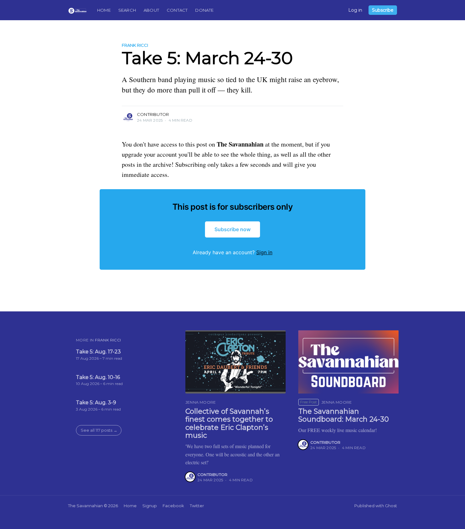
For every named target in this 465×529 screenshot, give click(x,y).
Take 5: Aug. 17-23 (98, 352)
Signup (149, 505)
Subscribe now (232, 229)
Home (104, 10)
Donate (204, 10)
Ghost (391, 505)
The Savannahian (85, 505)
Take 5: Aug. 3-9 (96, 403)
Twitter (197, 505)
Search (127, 10)
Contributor (153, 114)
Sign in (264, 252)
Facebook (173, 505)
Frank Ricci (135, 45)
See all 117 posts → (99, 430)
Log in (355, 10)
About (151, 10)
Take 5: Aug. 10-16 (98, 377)
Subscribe (383, 10)
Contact (177, 10)
